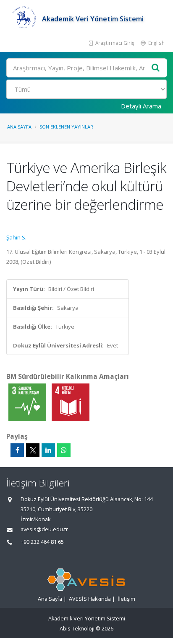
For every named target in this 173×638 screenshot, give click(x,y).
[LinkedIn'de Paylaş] (48, 450)
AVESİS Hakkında (90, 598)
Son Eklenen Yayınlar (66, 126)
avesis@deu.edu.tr (44, 529)
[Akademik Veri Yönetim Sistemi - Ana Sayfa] (24, 19)
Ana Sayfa (19, 126)
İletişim (126, 598)
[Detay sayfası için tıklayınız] (28, 402)
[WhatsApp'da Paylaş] (64, 450)
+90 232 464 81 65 (42, 541)
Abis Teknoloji (77, 628)
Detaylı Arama (141, 106)
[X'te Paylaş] (32, 450)
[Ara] (156, 68)
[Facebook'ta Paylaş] (17, 450)
